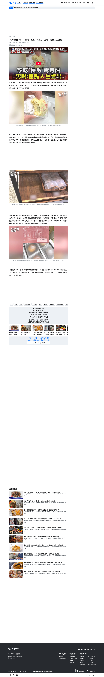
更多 (88, 3)
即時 (65, 3)
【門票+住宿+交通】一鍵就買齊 (38, 314)
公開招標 (90, 658)
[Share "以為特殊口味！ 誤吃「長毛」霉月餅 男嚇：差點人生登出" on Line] (11, 675)
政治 (73, 3)
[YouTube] (91, 649)
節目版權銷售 (91, 656)
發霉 (11, 304)
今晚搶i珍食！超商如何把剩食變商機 (39, 321)
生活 (69, 3)
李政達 (45, 304)
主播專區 (82, 662)
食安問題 (34, 304)
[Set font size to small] (87, 675)
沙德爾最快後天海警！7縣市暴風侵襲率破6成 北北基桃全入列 (29, 7)
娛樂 (76, 3)
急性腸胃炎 (27, 304)
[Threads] (85, 649)
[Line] (82, 649)
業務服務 (90, 660)
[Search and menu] (93, 2)
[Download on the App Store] (80, 670)
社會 (84, 3)
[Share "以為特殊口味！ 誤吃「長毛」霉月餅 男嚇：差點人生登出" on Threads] (14, 675)
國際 (80, 3)
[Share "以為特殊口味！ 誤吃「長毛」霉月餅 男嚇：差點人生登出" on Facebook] (17, 675)
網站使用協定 (73, 660)
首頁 (62, 3)
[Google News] (94, 649)
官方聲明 (90, 662)
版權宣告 (72, 662)
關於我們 (61, 656)
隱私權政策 (72, 656)
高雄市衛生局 (60, 304)
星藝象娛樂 (82, 664)
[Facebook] (79, 649)
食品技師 (52, 304)
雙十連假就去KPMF (38, 311)
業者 (16, 304)
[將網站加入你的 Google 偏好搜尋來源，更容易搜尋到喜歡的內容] (38, 342)
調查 (40, 304)
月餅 (21, 304)
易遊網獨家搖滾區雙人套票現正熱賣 (38, 312)
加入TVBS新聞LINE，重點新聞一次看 (38, 340)
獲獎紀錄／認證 (92, 664)
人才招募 (82, 660)
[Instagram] (88, 649)
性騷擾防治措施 (73, 658)
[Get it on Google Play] (91, 670)
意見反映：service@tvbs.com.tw (16, 656)
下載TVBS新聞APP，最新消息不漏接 (39, 338)
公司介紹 (82, 656)
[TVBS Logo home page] (15, 3)
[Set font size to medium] (90, 675)
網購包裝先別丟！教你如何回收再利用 (38, 323)
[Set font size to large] (93, 675)
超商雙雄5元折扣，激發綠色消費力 (38, 319)
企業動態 (82, 658)
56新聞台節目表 (62, 658)
